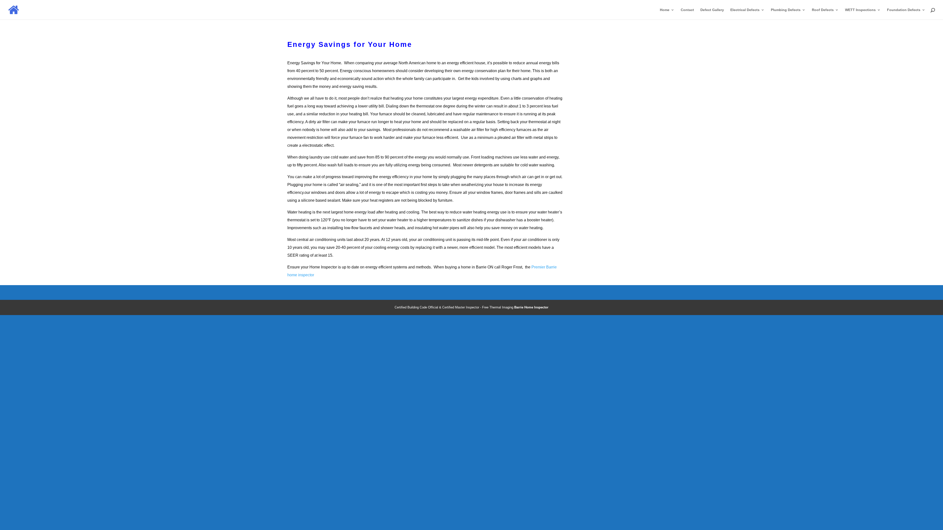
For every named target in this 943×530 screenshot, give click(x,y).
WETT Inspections (860, 10)
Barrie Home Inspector (531, 307)
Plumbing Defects (786, 10)
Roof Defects (823, 10)
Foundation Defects (903, 10)
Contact (687, 10)
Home (664, 10)
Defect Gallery (712, 10)
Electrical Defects (745, 10)
